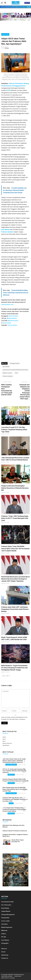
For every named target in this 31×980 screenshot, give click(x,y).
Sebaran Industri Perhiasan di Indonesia (15, 831)
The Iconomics (12, 325)
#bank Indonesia (7, 743)
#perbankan (6, 745)
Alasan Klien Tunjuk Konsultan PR (18, 840)
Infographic (5, 943)
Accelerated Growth (11, 793)
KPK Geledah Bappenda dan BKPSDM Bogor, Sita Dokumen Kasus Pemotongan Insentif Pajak (15, 789)
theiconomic (7, 323)
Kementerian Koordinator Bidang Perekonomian (15, 370)
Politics (11, 803)
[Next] (7, 848)
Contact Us (4, 958)
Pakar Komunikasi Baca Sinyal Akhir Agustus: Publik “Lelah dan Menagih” (14, 6)
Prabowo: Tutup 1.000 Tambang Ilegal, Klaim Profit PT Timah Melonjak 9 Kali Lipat (15, 518)
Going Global (5, 34)
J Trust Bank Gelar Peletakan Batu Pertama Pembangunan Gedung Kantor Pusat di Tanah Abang (14, 809)
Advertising (4, 955)
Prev (4, 675)
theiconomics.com (7, 304)
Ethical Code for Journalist (8, 978)
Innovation (4, 924)
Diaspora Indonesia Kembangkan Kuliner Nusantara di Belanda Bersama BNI (15, 488)
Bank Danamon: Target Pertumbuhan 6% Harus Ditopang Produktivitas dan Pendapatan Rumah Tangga (14, 668)
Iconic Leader (5, 921)
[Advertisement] (15, 343)
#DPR (4, 737)
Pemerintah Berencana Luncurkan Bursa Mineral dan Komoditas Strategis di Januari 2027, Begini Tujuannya (15, 579)
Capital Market (5, 911)
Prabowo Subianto (7, 232)
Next (7, 675)
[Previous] (4, 848)
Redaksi (7, 48)
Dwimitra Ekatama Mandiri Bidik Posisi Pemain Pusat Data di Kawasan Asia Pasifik (15, 780)
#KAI (4, 741)
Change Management (11, 764)
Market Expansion (6, 927)
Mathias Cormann (7, 373)
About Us (4, 948)
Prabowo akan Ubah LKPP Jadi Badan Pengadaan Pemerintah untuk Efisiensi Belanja (15, 609)
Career (3, 952)
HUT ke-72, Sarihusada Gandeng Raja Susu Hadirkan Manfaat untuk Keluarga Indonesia (14, 770)
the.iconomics (13, 316)
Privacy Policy (17, 976)
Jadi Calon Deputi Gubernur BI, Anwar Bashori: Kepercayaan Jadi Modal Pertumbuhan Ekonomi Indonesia (14, 760)
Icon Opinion (5, 940)
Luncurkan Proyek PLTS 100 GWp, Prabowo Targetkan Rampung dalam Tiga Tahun (14, 429)
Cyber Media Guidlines (6, 976)
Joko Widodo (5, 229)
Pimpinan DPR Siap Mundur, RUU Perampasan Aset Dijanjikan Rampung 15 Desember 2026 (15, 799)
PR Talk (3, 937)
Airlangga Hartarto (19, 86)
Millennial (4, 930)
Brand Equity (11, 774)
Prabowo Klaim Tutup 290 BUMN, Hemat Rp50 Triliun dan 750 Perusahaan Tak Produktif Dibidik (15, 548)
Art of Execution (6, 905)
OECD (9, 90)
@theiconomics (12, 318)
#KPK (4, 739)
